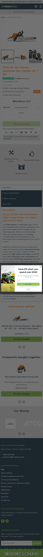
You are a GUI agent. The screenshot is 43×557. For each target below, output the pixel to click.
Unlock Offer (28, 284)
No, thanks (28, 289)
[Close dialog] (40, 267)
